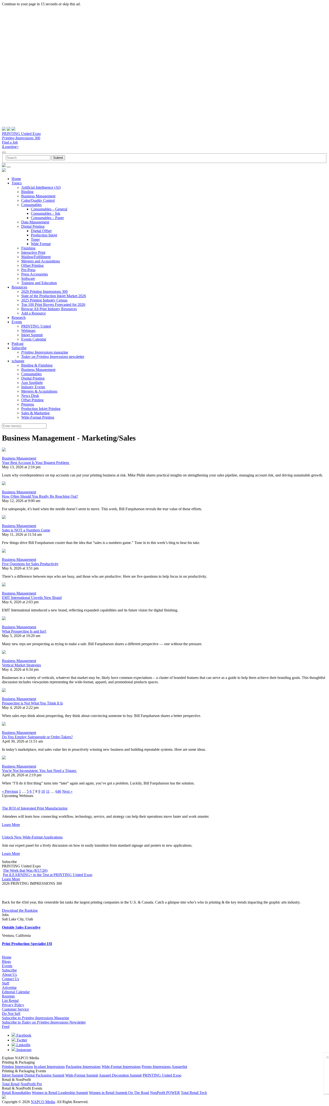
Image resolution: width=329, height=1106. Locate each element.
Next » (67, 791)
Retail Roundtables (16, 1093)
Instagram (23, 1050)
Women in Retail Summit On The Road (119, 1093)
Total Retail (11, 1084)
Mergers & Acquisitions (39, 391)
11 (48, 791)
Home (16, 179)
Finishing (28, 248)
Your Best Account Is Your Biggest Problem (36, 463)
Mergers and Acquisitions (40, 261)
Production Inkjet (44, 235)
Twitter (21, 1040)
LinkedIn (22, 1045)
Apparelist (179, 1067)
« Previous (10, 791)
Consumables (31, 205)
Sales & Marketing (35, 413)
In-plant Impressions (49, 1067)
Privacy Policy (13, 1005)
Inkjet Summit (32, 335)
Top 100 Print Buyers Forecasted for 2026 (53, 304)
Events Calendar (33, 339)
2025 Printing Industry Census (44, 300)
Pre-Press (28, 270)
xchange (18, 361)
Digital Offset (41, 231)
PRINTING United (36, 326)
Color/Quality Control (38, 200)
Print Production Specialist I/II (27, 944)
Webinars (28, 330)
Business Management (38, 196)
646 (58, 791)
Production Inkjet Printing (40, 409)
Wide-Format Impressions (121, 1067)
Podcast (17, 344)
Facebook (23, 1035)
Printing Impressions (17, 1067)
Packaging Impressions (83, 1067)
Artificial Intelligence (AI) (41, 187)
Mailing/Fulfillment (36, 257)
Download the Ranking (20, 910)
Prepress (27, 404)
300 (21, 138)
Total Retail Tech (194, 1093)
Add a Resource (33, 313)
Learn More (11, 825)
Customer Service (15, 1009)
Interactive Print (33, 252)
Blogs (6, 961)
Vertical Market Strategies (21, 665)
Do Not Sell (11, 1014)
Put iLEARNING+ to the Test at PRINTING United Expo (47, 875)
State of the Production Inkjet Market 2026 (53, 296)
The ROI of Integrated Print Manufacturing (34, 808)
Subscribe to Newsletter (44, 1022)
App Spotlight (32, 383)
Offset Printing (32, 265)
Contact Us (10, 979)
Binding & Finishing (37, 365)
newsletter (52, 357)
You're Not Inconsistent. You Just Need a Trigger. (39, 771)
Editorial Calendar (16, 992)
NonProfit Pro (31, 1084)
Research (19, 317)
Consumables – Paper (47, 218)
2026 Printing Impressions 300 (44, 291)
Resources (19, 287)
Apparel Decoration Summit (120, 1075)
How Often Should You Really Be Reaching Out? (40, 496)
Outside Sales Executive (21, 927)
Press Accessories (34, 274)
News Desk (30, 396)
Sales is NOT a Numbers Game (26, 530)
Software (28, 278)
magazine (44, 352)
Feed (5, 1027)
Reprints (8, 996)
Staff (5, 983)
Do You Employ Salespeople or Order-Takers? (37, 737)
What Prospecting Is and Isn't (24, 631)
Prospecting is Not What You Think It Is (32, 703)
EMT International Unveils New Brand (32, 598)
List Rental (10, 1001)
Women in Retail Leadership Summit (60, 1093)
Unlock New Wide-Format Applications (32, 837)
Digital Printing (33, 226)
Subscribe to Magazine (35, 1018)
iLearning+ (10, 147)
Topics (17, 183)
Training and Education (39, 283)
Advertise (9, 987)
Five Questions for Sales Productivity (30, 564)
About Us (9, 974)
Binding (27, 192)
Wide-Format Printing (37, 417)
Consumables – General (49, 209)
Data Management (35, 222)
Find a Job (10, 142)
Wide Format (41, 244)
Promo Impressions (156, 1067)
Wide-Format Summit (81, 1075)
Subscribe (19, 348)
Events (17, 322)
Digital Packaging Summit (44, 1075)
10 (43, 791)
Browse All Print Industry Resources (49, 309)
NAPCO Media (43, 1102)
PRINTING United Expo (21, 134)
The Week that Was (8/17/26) (25, 870)
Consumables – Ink (45, 213)
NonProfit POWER (165, 1093)
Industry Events (33, 387)
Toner (35, 239)
